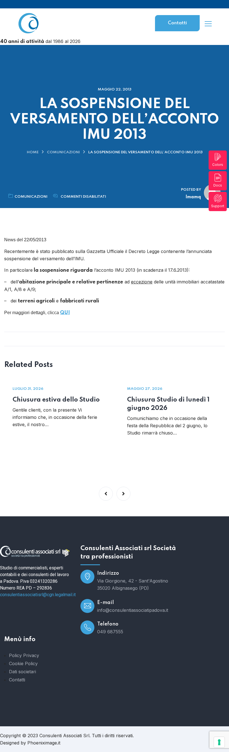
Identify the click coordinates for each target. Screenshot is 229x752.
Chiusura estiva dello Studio (56, 400)
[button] (106, 494)
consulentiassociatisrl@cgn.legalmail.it (38, 594)
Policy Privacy (24, 655)
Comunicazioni (63, 152)
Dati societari (22, 671)
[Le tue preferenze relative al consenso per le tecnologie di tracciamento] (219, 742)
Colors (217, 165)
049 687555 (110, 631)
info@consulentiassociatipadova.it (132, 610)
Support (217, 206)
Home (33, 152)
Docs (217, 185)
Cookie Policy (23, 663)
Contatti (177, 23)
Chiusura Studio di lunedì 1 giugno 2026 (168, 404)
